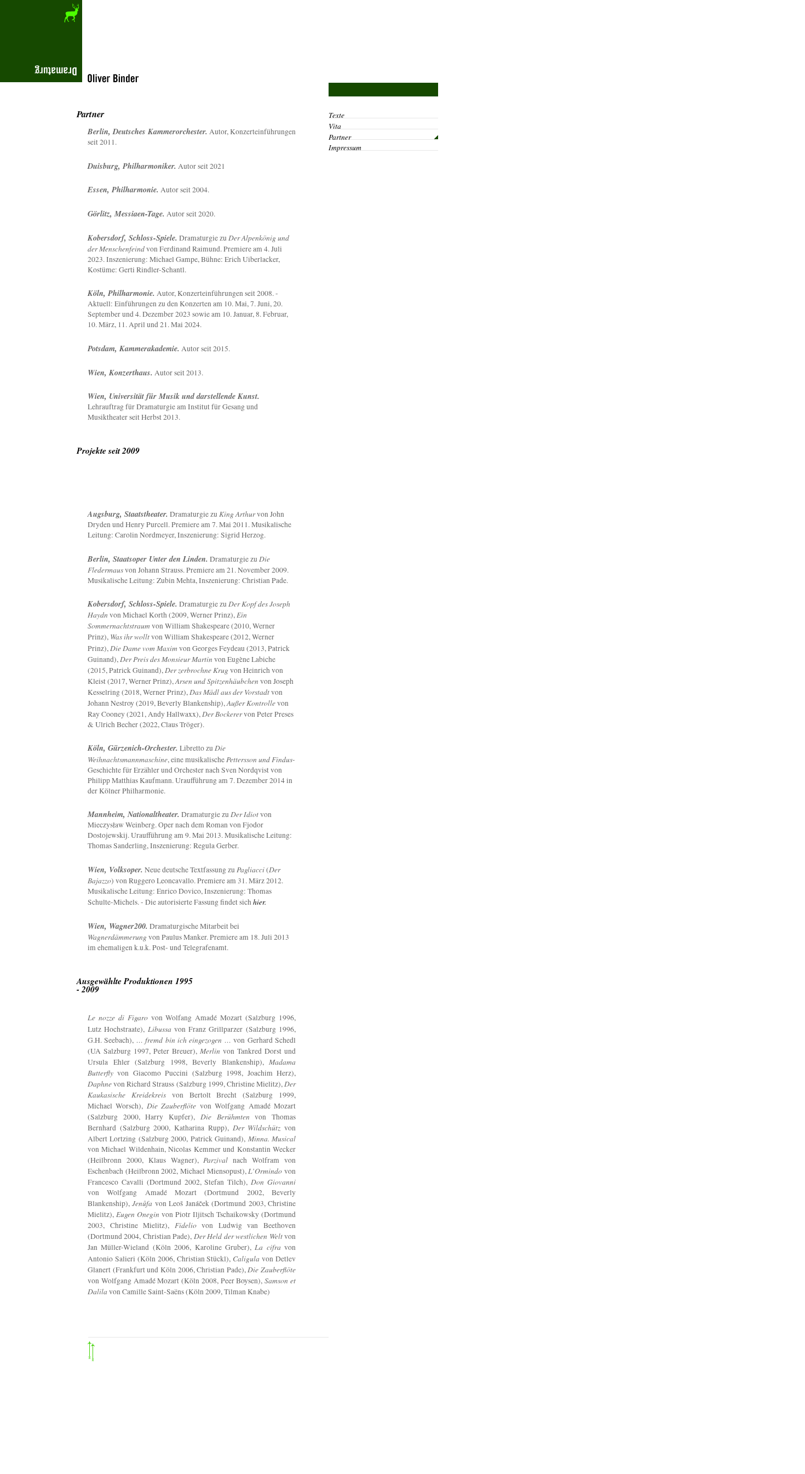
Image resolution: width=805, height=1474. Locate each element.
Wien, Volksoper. (115, 869)
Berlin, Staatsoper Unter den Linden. (148, 558)
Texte (336, 115)
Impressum (345, 147)
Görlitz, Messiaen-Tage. (126, 213)
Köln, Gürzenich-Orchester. (133, 747)
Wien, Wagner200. (118, 926)
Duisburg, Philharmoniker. (132, 166)
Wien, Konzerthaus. (120, 372)
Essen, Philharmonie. (123, 189)
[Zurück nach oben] (203, 1362)
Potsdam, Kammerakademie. (134, 348)
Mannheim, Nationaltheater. (134, 814)
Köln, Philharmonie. (121, 293)
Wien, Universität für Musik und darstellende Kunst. (174, 396)
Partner (340, 137)
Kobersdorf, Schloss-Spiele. (132, 237)
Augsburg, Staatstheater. (128, 514)
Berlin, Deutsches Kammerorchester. (148, 131)
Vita (335, 126)
